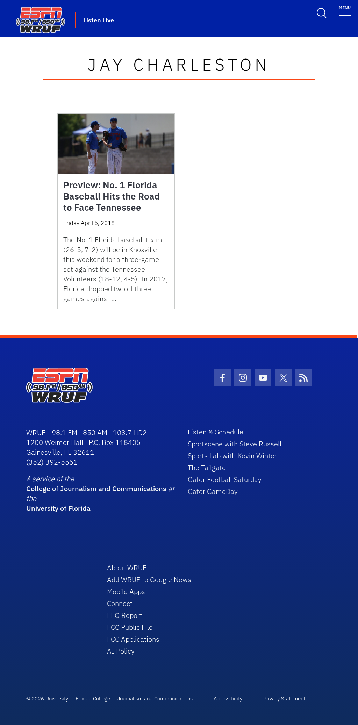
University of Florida (58, 508)
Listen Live (98, 20)
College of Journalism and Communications (96, 488)
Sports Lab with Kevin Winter (232, 455)
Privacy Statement (284, 698)
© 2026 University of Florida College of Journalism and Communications (109, 698)
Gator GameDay (213, 491)
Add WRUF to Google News (149, 579)
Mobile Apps (126, 591)
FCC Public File (130, 627)
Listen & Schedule (215, 432)
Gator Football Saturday (225, 479)
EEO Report (124, 615)
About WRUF (126, 567)
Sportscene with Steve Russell (234, 443)
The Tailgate (207, 467)
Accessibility (228, 698)
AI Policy (121, 651)
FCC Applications (133, 639)
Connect (120, 603)
